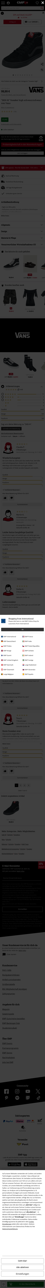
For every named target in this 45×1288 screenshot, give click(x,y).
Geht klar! (22, 1261)
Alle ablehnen (22, 1267)
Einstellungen (22, 1273)
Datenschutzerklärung (10, 1229)
